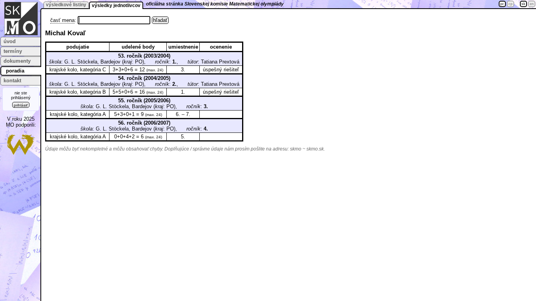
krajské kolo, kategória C (77, 70)
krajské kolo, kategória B (77, 92)
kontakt (12, 80)
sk (523, 4)
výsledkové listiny (66, 4)
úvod (10, 41)
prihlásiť (21, 105)
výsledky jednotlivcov (116, 5)
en (532, 4)
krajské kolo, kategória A (78, 114)
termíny (13, 51)
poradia (15, 71)
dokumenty (17, 61)
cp (510, 4)
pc (502, 4)
